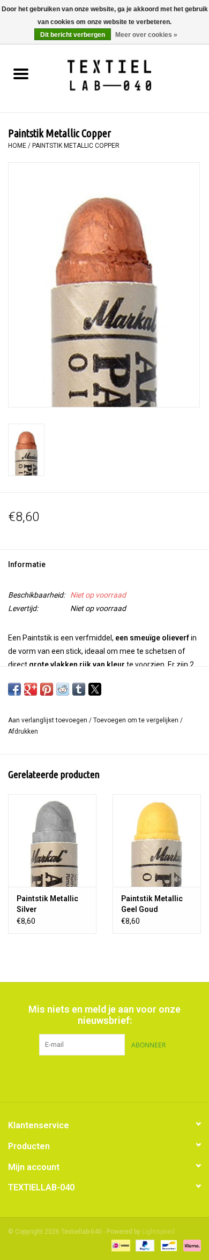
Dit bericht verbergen (72, 35)
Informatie (27, 564)
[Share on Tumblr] (78, 689)
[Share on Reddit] (62, 689)
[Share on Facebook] (14, 689)
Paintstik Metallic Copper (76, 145)
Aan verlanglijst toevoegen (48, 720)
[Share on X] (94, 689)
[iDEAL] (119, 1245)
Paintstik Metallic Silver (47, 904)
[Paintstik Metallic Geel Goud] (157, 840)
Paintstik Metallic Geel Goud (152, 904)
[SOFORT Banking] (190, 1245)
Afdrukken (23, 731)
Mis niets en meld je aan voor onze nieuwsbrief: (104, 1015)
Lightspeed (158, 1231)
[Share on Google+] (30, 689)
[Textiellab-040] (125, 75)
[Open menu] (21, 73)
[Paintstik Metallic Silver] (52, 840)
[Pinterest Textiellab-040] (104, 1077)
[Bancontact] (168, 1245)
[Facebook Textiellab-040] (85, 1077)
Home (17, 145)
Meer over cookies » (146, 35)
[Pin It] (46, 689)
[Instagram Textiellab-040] (123, 1077)
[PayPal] (144, 1245)
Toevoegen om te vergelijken (136, 720)
